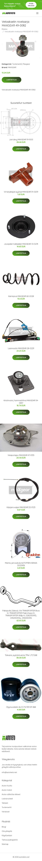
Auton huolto (7, 786)
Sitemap (5, 844)
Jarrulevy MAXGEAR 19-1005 (21, 139)
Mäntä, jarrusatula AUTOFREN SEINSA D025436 (21, 564)
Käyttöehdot (7, 835)
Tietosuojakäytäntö (10, 840)
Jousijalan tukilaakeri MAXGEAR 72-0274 (21, 244)
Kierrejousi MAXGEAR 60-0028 (21, 296)
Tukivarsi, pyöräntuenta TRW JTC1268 (21, 655)
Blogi (4, 827)
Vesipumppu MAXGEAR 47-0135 (21, 455)
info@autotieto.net (9, 772)
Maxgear (26, 64)
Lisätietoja (12, 80)
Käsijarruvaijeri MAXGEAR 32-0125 (21, 507)
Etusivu (4, 29)
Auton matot (7, 790)
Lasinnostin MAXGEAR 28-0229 (21, 348)
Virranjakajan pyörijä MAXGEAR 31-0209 (21, 192)
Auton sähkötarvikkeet (11, 794)
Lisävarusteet (7, 799)
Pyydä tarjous (31, 5)
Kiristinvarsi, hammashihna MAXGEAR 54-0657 (21, 401)
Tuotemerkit (17, 64)
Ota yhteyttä (7, 831)
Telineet (5, 803)
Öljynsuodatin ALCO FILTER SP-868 (21, 707)
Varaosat (5, 812)
